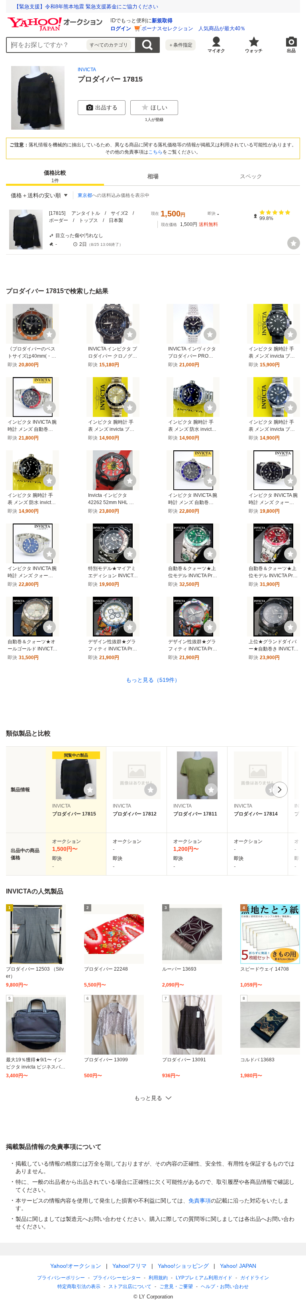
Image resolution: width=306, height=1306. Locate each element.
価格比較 (55, 176)
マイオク (216, 50)
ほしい (159, 107)
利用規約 (158, 1278)
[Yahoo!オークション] (56, 19)
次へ (280, 790)
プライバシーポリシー (61, 1278)
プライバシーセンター (117, 1278)
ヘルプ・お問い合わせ (225, 1286)
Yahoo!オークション (75, 1266)
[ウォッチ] (293, 243)
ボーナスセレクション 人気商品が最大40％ (193, 28)
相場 (153, 176)
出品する (106, 107)
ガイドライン (254, 1278)
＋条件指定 (180, 45)
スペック (251, 176)
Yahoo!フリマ (129, 1266)
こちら (155, 152)
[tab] (55, 176)
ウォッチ (254, 50)
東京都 (85, 195)
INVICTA (87, 69)
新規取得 (162, 20)
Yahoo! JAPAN (238, 1266)
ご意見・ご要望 (176, 1286)
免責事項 (199, 1200)
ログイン (120, 28)
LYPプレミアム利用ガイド (204, 1278)
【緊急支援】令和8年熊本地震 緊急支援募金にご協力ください (86, 7)
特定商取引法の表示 (78, 1286)
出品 (291, 50)
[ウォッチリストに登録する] (90, 789)
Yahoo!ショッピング (183, 1266)
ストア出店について (129, 1286)
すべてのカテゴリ (109, 45)
